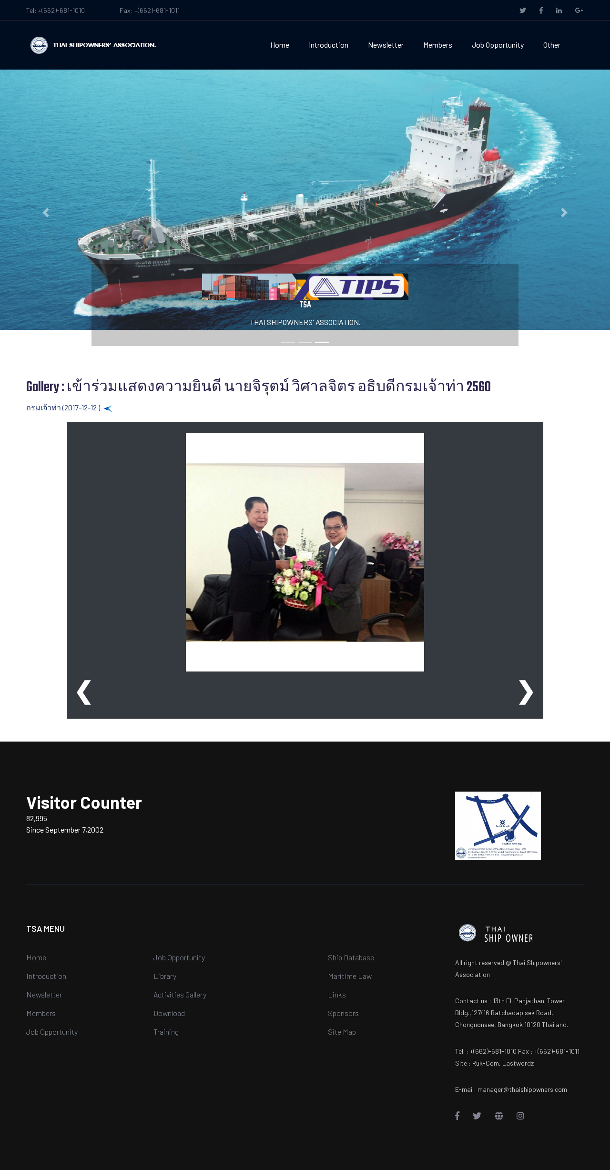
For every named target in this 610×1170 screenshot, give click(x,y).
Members (437, 44)
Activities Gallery (179, 994)
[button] (46, 213)
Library (164, 975)
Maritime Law (350, 975)
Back (120, 407)
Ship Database (351, 957)
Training (166, 1031)
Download (169, 1012)
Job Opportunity (498, 44)
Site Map (342, 1031)
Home (279, 44)
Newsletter (386, 44)
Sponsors (343, 1012)
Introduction (328, 44)
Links (337, 994)
